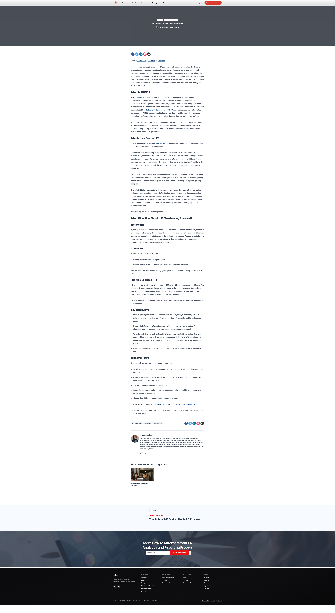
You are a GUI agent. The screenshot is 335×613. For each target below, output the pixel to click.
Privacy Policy (145, 600)
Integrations (145, 583)
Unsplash (161, 61)
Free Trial (163, 3)
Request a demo (167, 583)
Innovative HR (147, 423)
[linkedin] (145, 453)
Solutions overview (168, 577)
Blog (184, 577)
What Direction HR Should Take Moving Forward (176, 404)
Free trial (206, 589)
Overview (144, 577)
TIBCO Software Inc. (139, 97)
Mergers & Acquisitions (156, 515)
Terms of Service (155, 600)
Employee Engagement (171, 20)
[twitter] (141, 453)
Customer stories (188, 583)
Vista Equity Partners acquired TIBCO (158, 110)
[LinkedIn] (114, 586)
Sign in (200, 3)
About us (206, 577)
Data (143, 580)
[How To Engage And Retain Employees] (142, 474)
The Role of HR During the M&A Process (175, 519)
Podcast (185, 580)
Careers (206, 580)
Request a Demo (212, 3)
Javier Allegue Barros (146, 61)
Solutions (135, 3)
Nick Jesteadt (161, 143)
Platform (125, 3)
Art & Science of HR (137, 423)
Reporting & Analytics (148, 586)
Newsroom (207, 583)
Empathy (159, 20)
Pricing (154, 3)
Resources (144, 3)
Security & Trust (146, 589)
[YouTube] (118, 586)
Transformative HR (157, 423)
